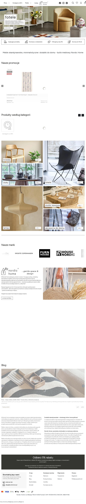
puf (78, 407)
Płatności (45, 476)
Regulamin (74, 476)
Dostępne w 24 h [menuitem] (17, 3)
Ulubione (60, 479)
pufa (82, 407)
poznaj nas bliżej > (7, 298)
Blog (30, 479)
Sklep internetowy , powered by (11, 501)
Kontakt (31, 485)
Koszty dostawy (47, 479)
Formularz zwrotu (47, 485)
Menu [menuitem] (5, 3)
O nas (30, 476)
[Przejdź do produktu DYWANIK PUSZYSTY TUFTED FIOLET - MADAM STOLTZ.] (27, 81)
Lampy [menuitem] (36, 3)
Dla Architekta (32, 482)
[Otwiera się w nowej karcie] (60, 3)
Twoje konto (61, 476)
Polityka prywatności (77, 479)
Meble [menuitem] (27, 3)
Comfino (45, 482)
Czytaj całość (5, 407)
